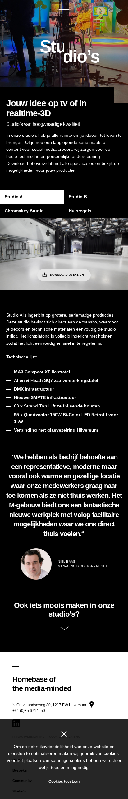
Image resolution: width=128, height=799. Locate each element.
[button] (64, 10)
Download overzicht (68, 274)
